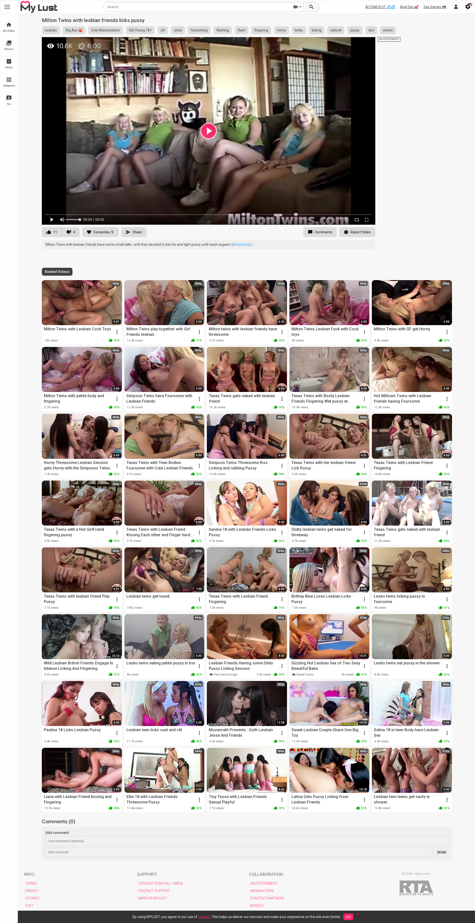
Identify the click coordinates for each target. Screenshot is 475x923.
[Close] (358, 916)
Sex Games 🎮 (435, 7)
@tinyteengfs (242, 244)
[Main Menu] (7, 7)
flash (241, 30)
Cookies (32, 898)
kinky (299, 30)
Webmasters (262, 891)
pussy (354, 30)
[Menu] (456, 7)
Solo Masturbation (105, 30)
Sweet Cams (305, 674)
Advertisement (264, 883)
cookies (204, 917)
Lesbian (51, 30)
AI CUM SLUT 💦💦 (380, 7)
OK (348, 917)
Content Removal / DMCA (160, 883)
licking (316, 30)
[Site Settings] (468, 7)
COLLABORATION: (266, 874)
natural (335, 30)
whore (388, 30)
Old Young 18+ (140, 30)
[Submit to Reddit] (355, 43)
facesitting (199, 30)
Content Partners (267, 898)
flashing (222, 30)
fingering (261, 30)
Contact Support (154, 891)
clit (163, 30)
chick (178, 30)
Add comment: (58, 833)
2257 (29, 906)
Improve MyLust (152, 898)
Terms (31, 883)
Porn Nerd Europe (225, 674)
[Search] (312, 7)
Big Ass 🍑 (74, 30)
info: (29, 874)
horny (281, 30)
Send (441, 852)
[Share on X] (366, 43)
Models (257, 906)
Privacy (32, 891)
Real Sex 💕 (409, 7)
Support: (147, 874)
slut (371, 30)
